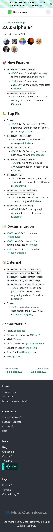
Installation (8, 396)
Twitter (35, 5)
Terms (5, 489)
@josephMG (18, 185)
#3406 (14, 81)
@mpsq (16, 103)
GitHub (11, 5)
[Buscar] (48, 12)
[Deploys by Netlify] (10, 469)
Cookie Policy (9, 494)
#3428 (10, 233)
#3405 (14, 209)
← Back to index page (13, 22)
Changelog (8, 451)
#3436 (14, 151)
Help (4, 430)
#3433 (14, 162)
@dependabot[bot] (22, 314)
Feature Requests (11, 421)
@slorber (17, 88)
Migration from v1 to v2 (15, 401)
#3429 (14, 178)
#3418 (14, 197)
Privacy (6, 485)
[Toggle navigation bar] (4, 12)
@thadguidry (14, 236)
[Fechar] (51, 4)
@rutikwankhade (16, 252)
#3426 (14, 96)
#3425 (10, 241)
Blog (4, 447)
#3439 (14, 287)
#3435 (14, 139)
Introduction (9, 392)
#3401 (14, 306)
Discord (6, 426)
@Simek (39, 76)
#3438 (14, 124)
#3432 (14, 73)
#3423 (10, 249)
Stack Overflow (10, 417)
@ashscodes (37, 154)
